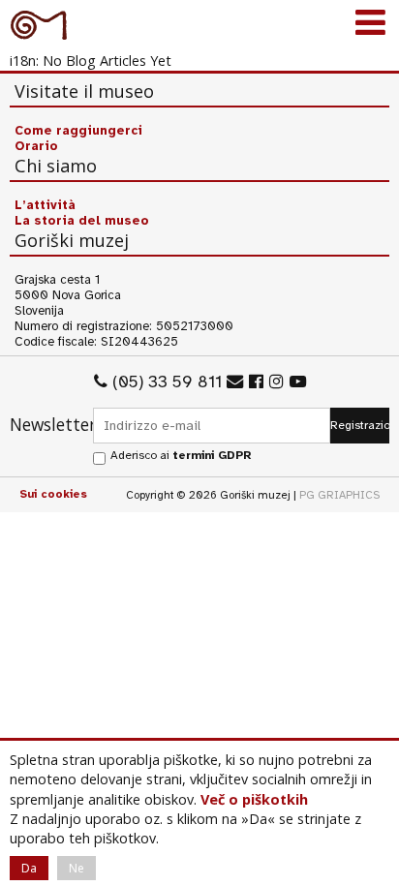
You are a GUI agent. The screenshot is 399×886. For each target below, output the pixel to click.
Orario (36, 146)
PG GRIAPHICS (339, 495)
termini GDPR (211, 455)
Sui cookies (53, 494)
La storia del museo (82, 221)
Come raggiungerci (78, 130)
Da (29, 868)
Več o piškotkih (254, 799)
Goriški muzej (38, 24)
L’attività (45, 205)
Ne (76, 868)
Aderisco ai (180, 455)
